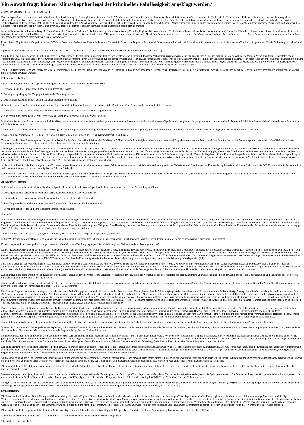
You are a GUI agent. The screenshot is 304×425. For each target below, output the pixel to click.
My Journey (100, 31)
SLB (45, 31)
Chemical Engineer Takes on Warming (148, 31)
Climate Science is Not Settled (198, 31)
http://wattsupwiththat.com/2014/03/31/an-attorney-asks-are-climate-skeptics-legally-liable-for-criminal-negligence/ (64, 415)
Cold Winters (175, 31)
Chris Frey (21, 421)
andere (222, 31)
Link (86, 302)
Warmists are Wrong (118, 31)
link (201, 258)
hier (162, 341)
